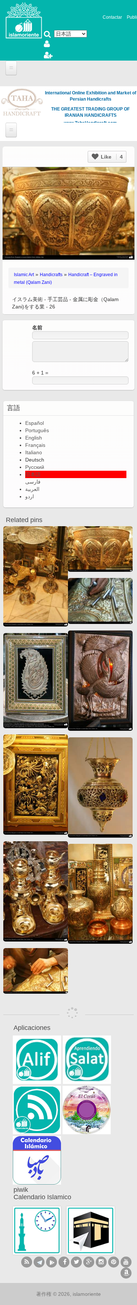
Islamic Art (24, 274)
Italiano (33, 452)
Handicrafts (51, 274)
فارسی (33, 481)
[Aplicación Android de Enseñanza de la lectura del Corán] (37, 1059)
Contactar (112, 17)
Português (37, 430)
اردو (29, 496)
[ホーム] (23, 20)
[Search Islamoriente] (47, 35)
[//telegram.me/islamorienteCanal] (39, 1262)
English (33, 438)
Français (35, 445)
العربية (32, 489)
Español (34, 423)
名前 (37, 327)
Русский (34, 467)
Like (111, 157)
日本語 (33, 474)
